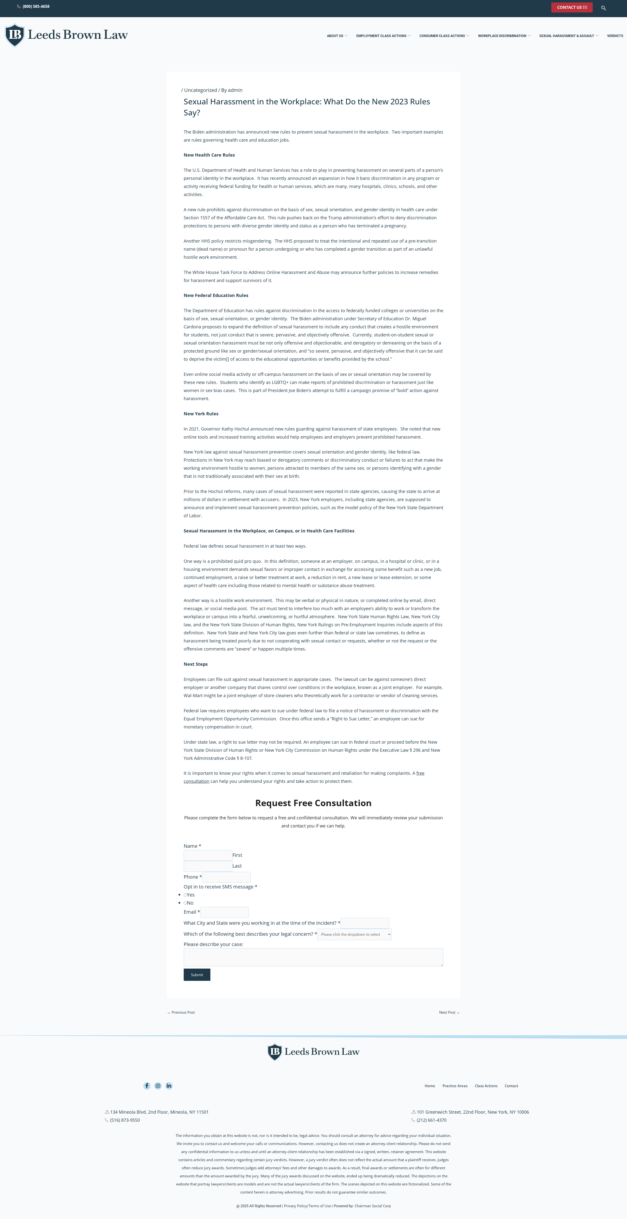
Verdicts (615, 36)
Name (192, 846)
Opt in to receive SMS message (220, 886)
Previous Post (181, 1012)
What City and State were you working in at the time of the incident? (262, 923)
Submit (197, 974)
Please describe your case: (213, 944)
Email (192, 912)
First (237, 855)
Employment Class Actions (381, 36)
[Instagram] (158, 1086)
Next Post (449, 1012)
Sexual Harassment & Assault (566, 36)
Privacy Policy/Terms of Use (307, 1205)
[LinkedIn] (169, 1086)
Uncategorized (200, 90)
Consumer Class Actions (442, 36)
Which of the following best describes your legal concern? (250, 934)
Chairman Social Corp (373, 1205)
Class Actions (486, 1085)
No (190, 902)
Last (237, 865)
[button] (604, 8)
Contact (511, 1085)
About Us (335, 36)
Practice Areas (455, 1085)
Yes (191, 894)
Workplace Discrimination (502, 36)
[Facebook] (147, 1086)
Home (430, 1085)
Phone (193, 877)
